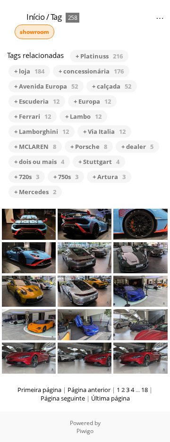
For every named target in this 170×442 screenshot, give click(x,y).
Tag (56, 16)
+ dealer (137, 146)
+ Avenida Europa (46, 86)
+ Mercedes (35, 192)
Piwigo (85, 431)
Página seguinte (63, 398)
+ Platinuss (99, 56)
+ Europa (92, 101)
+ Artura (109, 176)
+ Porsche (88, 146)
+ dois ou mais (39, 161)
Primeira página (39, 389)
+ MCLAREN (35, 146)
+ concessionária (91, 71)
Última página (110, 398)
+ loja (29, 71)
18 (144, 389)
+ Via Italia (104, 131)
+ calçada (111, 86)
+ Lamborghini (41, 131)
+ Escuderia (37, 101)
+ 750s (65, 176)
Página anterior (89, 389)
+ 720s (26, 176)
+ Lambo (83, 116)
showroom (34, 32)
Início (35, 16)
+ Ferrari (32, 116)
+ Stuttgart (98, 161)
